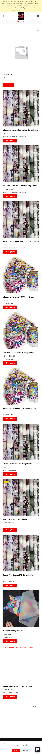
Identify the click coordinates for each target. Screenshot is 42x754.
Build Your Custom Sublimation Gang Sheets (20, 186)
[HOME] (18, 21)
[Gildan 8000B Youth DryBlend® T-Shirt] (21, 664)
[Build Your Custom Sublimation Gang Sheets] (21, 163)
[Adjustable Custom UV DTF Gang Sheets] (21, 275)
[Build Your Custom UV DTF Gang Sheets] (21, 330)
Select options (9, 140)
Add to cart (8, 85)
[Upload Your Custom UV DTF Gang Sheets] (21, 386)
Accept (16, 750)
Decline (25, 750)
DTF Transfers (7, 637)
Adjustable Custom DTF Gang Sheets (17, 464)
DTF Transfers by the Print (13, 631)
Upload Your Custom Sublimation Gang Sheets (21, 241)
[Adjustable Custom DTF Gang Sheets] (21, 442)
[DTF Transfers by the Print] (21, 608)
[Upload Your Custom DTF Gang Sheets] (21, 553)
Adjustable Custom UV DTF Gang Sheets (18, 297)
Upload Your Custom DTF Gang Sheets (18, 575)
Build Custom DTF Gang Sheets (15, 519)
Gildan (5, 693)
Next (34, 706)
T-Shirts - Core (13, 693)
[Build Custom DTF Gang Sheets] (21, 497)
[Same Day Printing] (21, 52)
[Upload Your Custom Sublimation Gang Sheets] (21, 219)
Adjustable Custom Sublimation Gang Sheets (20, 130)
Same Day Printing (10, 74)
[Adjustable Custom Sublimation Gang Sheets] (21, 108)
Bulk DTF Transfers (9, 470)
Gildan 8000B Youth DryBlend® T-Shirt (18, 686)
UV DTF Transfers (8, 303)
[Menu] (3, 16)
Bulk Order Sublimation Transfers (14, 136)
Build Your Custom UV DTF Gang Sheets (18, 353)
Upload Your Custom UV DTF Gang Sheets (19, 408)
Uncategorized (8, 81)
